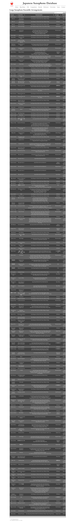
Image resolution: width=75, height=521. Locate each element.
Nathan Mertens (15, 519)
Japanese (28, 3)
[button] (22, 7)
